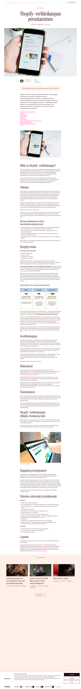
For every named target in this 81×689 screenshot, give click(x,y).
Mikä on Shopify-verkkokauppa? (27, 111)
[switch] (32, 687)
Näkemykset (29, 2)
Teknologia (34, 24)
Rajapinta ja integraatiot (25, 122)
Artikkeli (48, 24)
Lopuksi (22, 125)
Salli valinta (72, 678)
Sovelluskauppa (23, 116)
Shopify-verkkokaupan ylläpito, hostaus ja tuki (30, 120)
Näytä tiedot (58, 686)
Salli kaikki (72, 674)
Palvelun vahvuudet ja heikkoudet (28, 123)
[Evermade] (9, 2)
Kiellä (72, 681)
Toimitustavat (23, 119)
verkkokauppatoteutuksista (43, 547)
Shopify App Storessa (36, 361)
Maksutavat (22, 117)
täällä (37, 209)
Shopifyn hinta (23, 114)
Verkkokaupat (41, 24)
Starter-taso (49, 317)
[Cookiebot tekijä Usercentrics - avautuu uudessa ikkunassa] (7, 687)
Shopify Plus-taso (53, 320)
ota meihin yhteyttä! (42, 550)
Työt (24, 2)
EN (64, 2)
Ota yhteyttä (72, 2)
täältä (34, 324)
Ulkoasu (22, 113)
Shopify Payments (54, 377)
